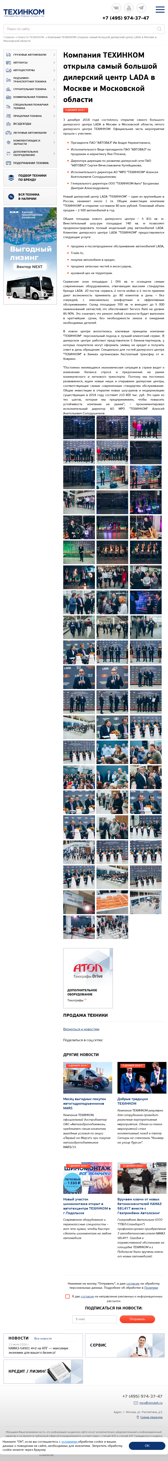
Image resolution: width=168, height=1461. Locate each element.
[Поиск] (159, 29)
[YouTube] (128, 9)
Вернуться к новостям (81, 1029)
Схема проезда (151, 1417)
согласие (133, 1283)
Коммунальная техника (30, 97)
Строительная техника (29, 89)
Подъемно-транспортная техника (29, 80)
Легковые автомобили (30, 133)
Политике (151, 1288)
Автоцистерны (24, 70)
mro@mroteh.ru (151, 1403)
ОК (147, 1446)
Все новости (43, 1338)
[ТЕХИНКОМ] (28, 13)
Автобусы (20, 62)
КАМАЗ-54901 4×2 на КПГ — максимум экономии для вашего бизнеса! (38, 1350)
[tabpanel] (30, 256)
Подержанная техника (31, 163)
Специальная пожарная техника (30, 106)
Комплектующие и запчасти (26, 142)
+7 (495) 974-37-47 (125, 18)
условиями (69, 1442)
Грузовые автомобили (29, 54)
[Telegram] (141, 9)
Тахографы (77, 1000)
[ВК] (116, 9)
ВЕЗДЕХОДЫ (22, 124)
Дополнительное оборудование (25, 153)
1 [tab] (9, 298)
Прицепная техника (27, 116)
